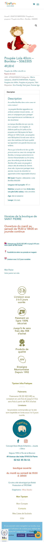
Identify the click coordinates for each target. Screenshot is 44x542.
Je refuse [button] (21, 535)
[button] (36, 25)
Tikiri (36, 82)
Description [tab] (11, 92)
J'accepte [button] (31, 535)
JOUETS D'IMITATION (17, 16)
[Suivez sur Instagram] (25, 441)
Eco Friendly (17, 85)
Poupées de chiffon (11, 82)
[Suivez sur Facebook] (18, 441)
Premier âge (35, 85)
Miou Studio (27, 490)
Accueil (6, 16)
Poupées (32, 80)
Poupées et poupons (26, 82)
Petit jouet (26, 85)
